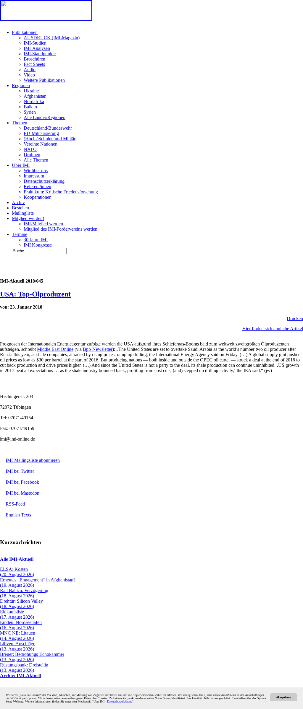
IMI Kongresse (38, 244)
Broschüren (34, 58)
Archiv (18, 202)
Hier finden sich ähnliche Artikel (272, 328)
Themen (19, 122)
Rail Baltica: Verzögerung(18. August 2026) (24, 593)
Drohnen (32, 154)
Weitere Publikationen (44, 80)
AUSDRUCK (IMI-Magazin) (52, 37)
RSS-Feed (15, 503)
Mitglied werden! (28, 218)
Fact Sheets (34, 64)
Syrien (30, 112)
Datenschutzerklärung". (120, 701)
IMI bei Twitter (20, 471)
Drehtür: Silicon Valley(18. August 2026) (21, 604)
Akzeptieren (283, 697)
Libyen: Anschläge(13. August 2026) (17, 646)
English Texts (18, 514)
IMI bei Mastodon (22, 493)
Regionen (21, 85)
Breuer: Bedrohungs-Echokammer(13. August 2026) (32, 657)
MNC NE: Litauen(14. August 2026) (17, 635)
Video (29, 74)
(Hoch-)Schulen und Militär (49, 138)
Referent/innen (37, 186)
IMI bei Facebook (22, 482)
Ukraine (31, 90)
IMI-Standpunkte (40, 53)
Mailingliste (23, 213)
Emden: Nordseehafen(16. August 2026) (21, 625)
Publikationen (25, 32)
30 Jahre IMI (36, 239)
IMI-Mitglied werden (43, 223)
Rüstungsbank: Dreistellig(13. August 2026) (24, 667)
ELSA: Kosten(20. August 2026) (17, 572)
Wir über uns (36, 170)
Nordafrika (34, 101)
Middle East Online (55, 349)
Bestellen (20, 207)
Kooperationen (37, 197)
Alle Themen (36, 159)
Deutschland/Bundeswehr (48, 128)
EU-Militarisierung (41, 133)
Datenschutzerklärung (44, 181)
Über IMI (21, 165)
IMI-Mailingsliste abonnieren (33, 460)
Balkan (30, 106)
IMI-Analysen (37, 48)
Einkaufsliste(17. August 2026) (17, 614)
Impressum (34, 175)
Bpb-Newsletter (97, 349)
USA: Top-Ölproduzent (35, 294)
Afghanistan (35, 96)
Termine (19, 234)
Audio (30, 69)
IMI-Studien (35, 42)
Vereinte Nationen (40, 143)
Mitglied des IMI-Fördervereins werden (60, 229)
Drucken (295, 318)
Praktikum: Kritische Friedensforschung (61, 191)
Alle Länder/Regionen (44, 117)
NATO (30, 149)
